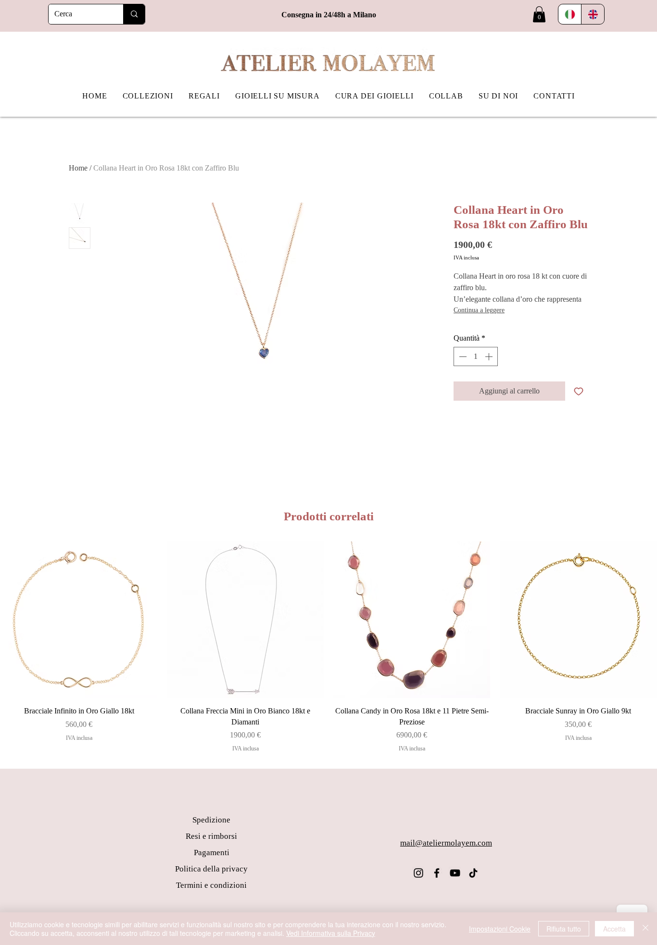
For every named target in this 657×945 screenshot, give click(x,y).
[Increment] (489, 356)
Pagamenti (211, 852)
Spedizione (211, 819)
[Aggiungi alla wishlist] (578, 391)
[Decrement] (461, 356)
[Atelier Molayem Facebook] (436, 873)
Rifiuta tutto (563, 928)
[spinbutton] (475, 356)
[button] (539, 14)
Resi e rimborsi (211, 836)
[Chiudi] (645, 928)
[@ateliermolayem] (418, 873)
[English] (592, 14)
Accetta (614, 928)
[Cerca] (134, 14)
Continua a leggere (479, 310)
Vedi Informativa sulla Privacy (330, 933)
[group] (328, 647)
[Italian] (569, 14)
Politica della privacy (211, 868)
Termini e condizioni (211, 885)
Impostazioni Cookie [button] (500, 928)
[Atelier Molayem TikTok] (473, 873)
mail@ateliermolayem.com (446, 842)
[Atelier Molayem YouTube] (455, 873)
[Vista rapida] (78, 619)
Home (78, 168)
